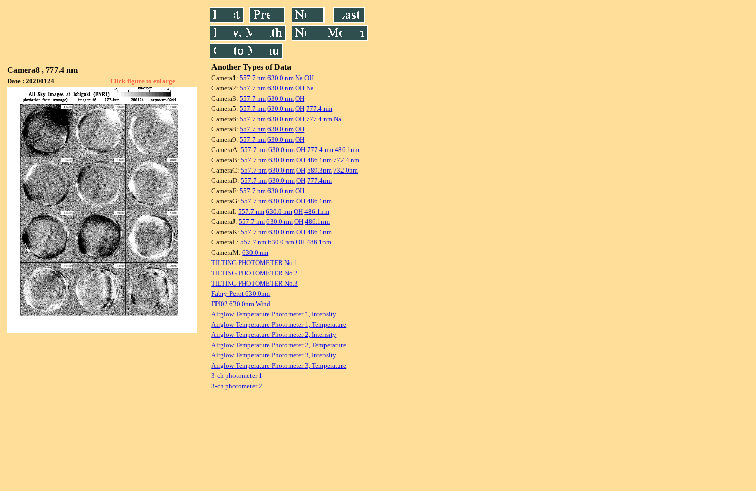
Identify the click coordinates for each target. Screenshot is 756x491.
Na (299, 78)
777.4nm (319, 180)
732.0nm (345, 170)
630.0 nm (280, 78)
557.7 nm (253, 78)
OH (309, 78)
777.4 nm (319, 108)
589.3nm (319, 170)
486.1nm (347, 150)
